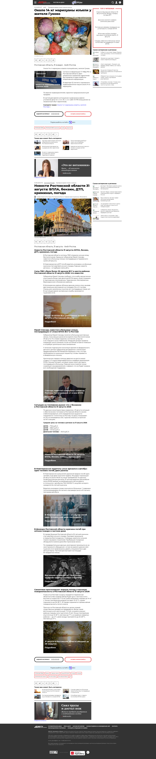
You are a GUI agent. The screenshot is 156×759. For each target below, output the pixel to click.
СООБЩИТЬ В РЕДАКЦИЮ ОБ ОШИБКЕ (77, 728)
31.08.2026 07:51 (38, 183)
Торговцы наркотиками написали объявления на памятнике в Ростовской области (51, 142)
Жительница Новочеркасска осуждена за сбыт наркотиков (50, 147)
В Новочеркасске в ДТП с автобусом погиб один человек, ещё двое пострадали (66, 516)
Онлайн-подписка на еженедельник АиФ (98, 726)
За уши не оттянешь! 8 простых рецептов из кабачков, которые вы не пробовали (111, 71)
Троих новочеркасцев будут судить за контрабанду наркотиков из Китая (78, 142)
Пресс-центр (67, 726)
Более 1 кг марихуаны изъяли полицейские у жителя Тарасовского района (50, 154)
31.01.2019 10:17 (38, 7)
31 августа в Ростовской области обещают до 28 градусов (67, 642)
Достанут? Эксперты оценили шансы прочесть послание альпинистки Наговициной (111, 187)
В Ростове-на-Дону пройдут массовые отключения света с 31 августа (107, 35)
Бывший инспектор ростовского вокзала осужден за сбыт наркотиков (80, 148)
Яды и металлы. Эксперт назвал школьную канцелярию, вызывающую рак (109, 199)
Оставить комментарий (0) (78, 114)
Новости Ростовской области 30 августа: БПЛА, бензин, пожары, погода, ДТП (107, 13)
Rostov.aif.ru (50, 237)
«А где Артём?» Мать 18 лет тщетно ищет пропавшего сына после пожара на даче (110, 205)
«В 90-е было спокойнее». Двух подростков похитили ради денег (110, 216)
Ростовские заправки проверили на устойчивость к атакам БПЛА (107, 27)
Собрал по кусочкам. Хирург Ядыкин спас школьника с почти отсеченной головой (111, 54)
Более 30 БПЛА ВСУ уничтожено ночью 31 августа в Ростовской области (65, 317)
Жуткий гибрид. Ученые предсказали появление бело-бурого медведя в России (111, 193)
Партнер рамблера (63, 752)
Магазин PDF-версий (78, 726)
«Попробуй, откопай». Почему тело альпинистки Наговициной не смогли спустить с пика (111, 83)
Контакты (114, 726)
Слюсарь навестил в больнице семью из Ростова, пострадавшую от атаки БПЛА (107, 42)
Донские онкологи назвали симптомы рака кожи (107, 20)
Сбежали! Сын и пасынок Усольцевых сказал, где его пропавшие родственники (111, 77)
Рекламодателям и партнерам (57, 728)
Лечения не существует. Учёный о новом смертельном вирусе (110, 59)
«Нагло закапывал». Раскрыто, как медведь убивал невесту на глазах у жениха (111, 65)
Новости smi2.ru (40, 177)
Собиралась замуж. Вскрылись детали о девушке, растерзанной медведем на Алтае (110, 211)
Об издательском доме (55, 726)
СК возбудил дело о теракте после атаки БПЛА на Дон (78, 696)
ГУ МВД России (38, 56)
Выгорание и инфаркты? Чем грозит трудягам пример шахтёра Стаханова (63, 576)
